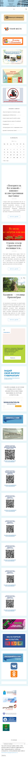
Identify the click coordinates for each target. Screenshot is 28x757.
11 (4, 152)
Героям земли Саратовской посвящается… (14, 245)
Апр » (7, 160)
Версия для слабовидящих (16, 17)
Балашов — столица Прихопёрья (14, 296)
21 (14, 154)
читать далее (14, 216)
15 (17, 152)
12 (7, 152)
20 (10, 154)
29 (17, 157)
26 (7, 157)
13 (10, 152)
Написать (12, 357)
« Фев (4, 160)
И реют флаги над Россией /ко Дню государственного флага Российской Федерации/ (12, 121)
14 (14, 152)
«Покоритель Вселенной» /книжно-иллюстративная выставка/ (14, 190)
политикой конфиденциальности (9, 752)
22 (17, 154)
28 (14, 157)
